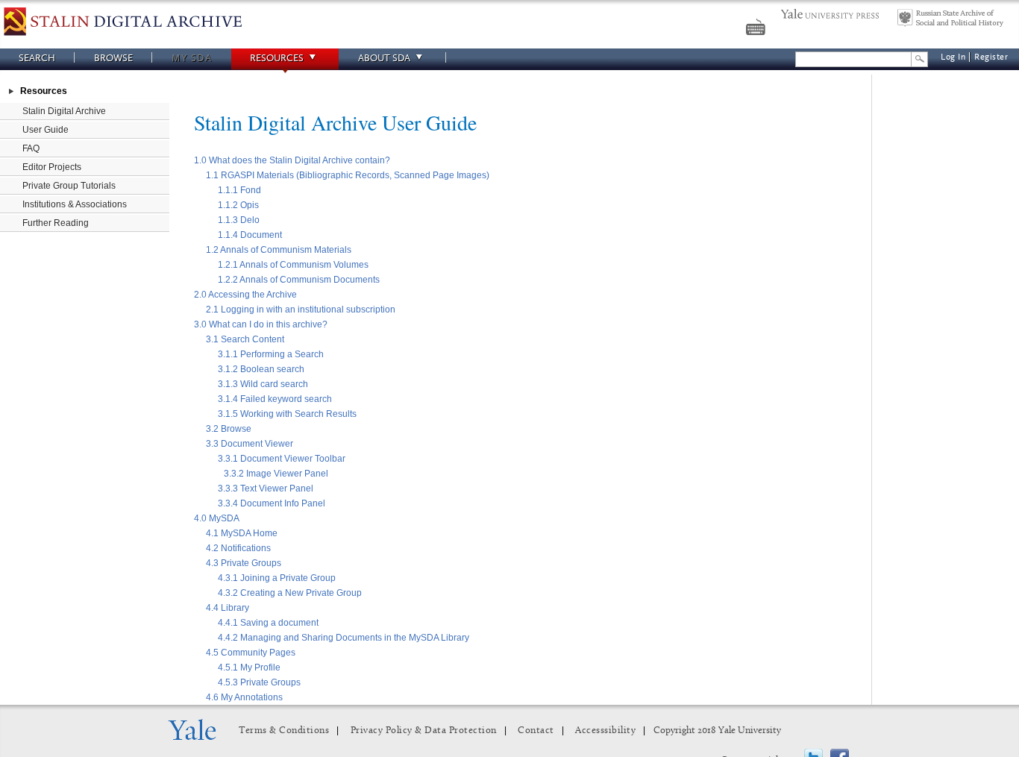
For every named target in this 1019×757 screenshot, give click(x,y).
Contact (536, 730)
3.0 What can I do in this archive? (260, 324)
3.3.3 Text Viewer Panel (265, 488)
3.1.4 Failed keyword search (275, 399)
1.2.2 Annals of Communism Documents (299, 279)
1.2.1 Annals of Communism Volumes (293, 265)
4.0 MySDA (216, 518)
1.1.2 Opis (238, 205)
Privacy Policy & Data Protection (424, 730)
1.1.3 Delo (239, 220)
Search (37, 58)
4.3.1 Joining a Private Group (277, 578)
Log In (953, 57)
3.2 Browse (228, 429)
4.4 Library (227, 608)
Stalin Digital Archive (64, 111)
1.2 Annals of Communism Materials (278, 250)
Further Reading (55, 223)
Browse (113, 58)
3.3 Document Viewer (249, 444)
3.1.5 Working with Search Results (287, 414)
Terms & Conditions (284, 730)
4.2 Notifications (238, 548)
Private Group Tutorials (69, 185)
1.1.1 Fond (239, 190)
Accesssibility (605, 730)
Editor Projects (51, 167)
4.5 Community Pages (250, 652)
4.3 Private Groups (243, 563)
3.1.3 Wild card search (263, 384)
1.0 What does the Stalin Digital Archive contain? (292, 160)
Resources (277, 58)
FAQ (31, 148)
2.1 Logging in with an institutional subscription (300, 309)
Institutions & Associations (74, 204)
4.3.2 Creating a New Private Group (290, 593)
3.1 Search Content (245, 339)
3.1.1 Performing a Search (271, 354)
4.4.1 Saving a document (268, 623)
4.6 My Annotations (244, 697)
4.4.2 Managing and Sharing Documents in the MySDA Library (343, 637)
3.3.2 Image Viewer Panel (276, 473)
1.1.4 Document (250, 235)
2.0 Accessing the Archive (245, 294)
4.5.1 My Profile (249, 667)
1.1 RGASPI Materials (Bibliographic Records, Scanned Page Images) (347, 175)
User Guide (45, 130)
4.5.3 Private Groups (259, 682)
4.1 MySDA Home (242, 533)
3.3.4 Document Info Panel (271, 503)
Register (991, 57)
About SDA (384, 58)
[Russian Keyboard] (757, 29)
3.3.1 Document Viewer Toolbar (281, 458)
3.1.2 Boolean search (261, 369)
